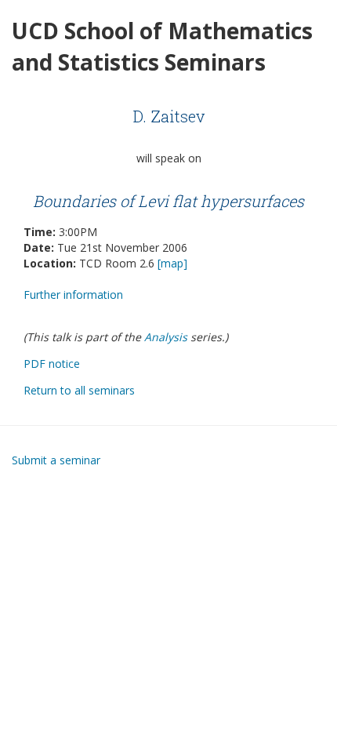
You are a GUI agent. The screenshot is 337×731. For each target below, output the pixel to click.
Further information (73, 294)
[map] (172, 263)
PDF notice (52, 363)
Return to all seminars (79, 390)
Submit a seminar (56, 460)
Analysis (165, 336)
